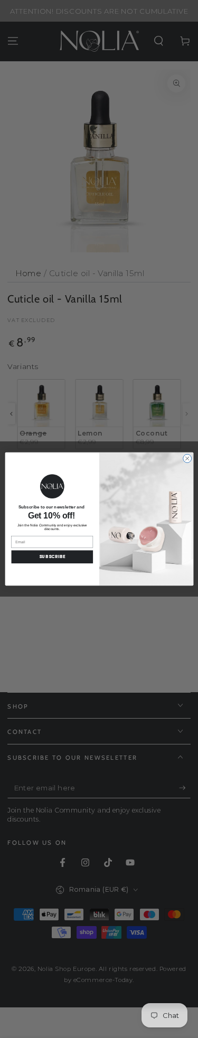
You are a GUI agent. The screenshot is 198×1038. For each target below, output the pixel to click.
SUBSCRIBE (52, 557)
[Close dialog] (187, 458)
